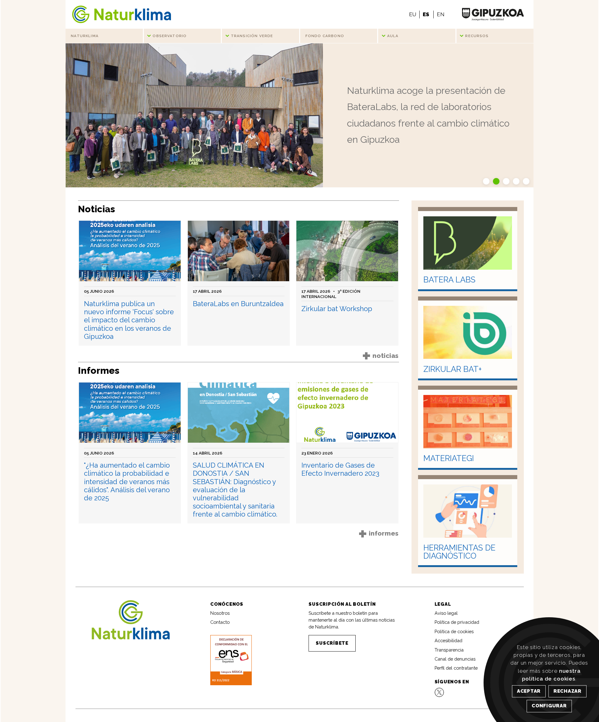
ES (426, 14)
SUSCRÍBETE (332, 643)
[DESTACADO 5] (526, 180)
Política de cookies (454, 631)
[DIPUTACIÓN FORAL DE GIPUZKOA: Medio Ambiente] (492, 14)
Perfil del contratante (456, 668)
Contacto (220, 622)
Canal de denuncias (455, 659)
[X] (439, 692)
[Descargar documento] (230, 659)
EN (440, 14)
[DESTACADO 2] (497, 180)
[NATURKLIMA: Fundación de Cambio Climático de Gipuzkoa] (122, 14)
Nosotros (220, 613)
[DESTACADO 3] (507, 180)
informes (379, 533)
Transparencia (449, 649)
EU (412, 14)
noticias (380, 356)
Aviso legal (446, 613)
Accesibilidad (448, 640)
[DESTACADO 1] (487, 180)
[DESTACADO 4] (517, 180)
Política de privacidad (457, 622)
